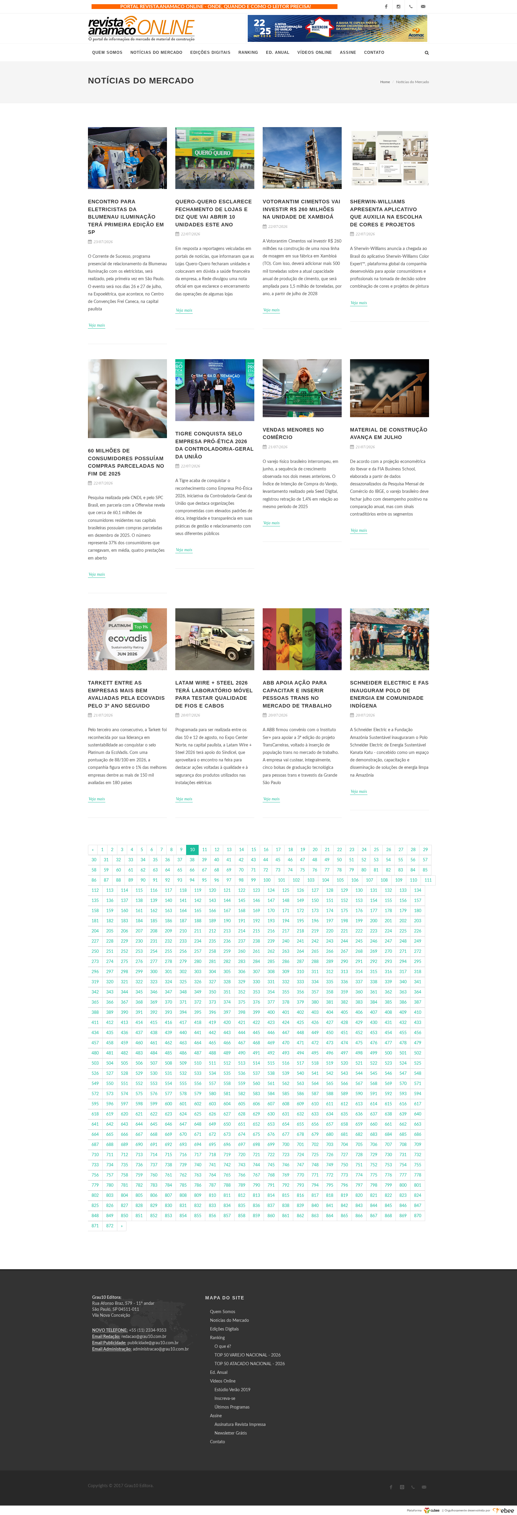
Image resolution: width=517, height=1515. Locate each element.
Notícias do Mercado (229, 1321)
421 (241, 1023)
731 (403, 1155)
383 (359, 1002)
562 (285, 1084)
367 (124, 1002)
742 (227, 1165)
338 (373, 982)
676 (271, 1135)
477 (388, 1043)
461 (153, 1043)
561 (271, 1084)
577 (168, 1094)
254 (153, 951)
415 (153, 1023)
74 (290, 870)
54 (388, 860)
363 (403, 992)
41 (228, 860)
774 (359, 1175)
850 (124, 1216)
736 (139, 1165)
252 (124, 951)
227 (95, 941)
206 (124, 931)
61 (130, 870)
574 (124, 1094)
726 (329, 1155)
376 (256, 1002)
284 (256, 962)
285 (271, 962)
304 (212, 972)
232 (168, 941)
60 (118, 870)
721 (256, 1155)
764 (212, 1175)
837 (271, 1206)
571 (417, 1084)
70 (241, 870)
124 (271, 890)
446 (271, 1033)
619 (109, 1114)
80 (363, 870)
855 (197, 1216)
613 (359, 1104)
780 (109, 1185)
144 (227, 901)
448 (300, 1033)
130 (359, 890)
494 (300, 1053)
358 (329, 992)
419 (212, 1023)
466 (227, 1043)
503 (95, 1063)
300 (153, 972)
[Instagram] (399, 6)
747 (300, 1165)
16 (266, 850)
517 (300, 1063)
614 (373, 1104)
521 (359, 1063)
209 (168, 931)
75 (302, 870)
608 (285, 1104)
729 (373, 1155)
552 (139, 1084)
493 (285, 1053)
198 (344, 921)
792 (285, 1185)
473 (329, 1043)
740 (197, 1165)
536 (241, 1074)
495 (315, 1053)
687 (95, 1145)
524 (403, 1063)
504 (109, 1063)
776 (388, 1175)
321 (124, 982)
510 (197, 1063)
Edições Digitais (224, 1329)
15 (253, 850)
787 (212, 1185)
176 (359, 911)
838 (285, 1206)
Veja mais (97, 325)
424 (285, 1023)
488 (212, 1053)
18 (290, 850)
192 (256, 921)
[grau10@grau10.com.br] (423, 6)
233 (183, 941)
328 (227, 982)
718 (212, 1155)
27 (401, 850)
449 (315, 1033)
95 (204, 880)
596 (109, 1104)
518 (315, 1063)
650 (227, 1124)
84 (412, 870)
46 (290, 860)
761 (168, 1175)
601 (183, 1104)
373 (212, 1002)
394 (183, 1012)
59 (106, 870)
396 (212, 1012)
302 (183, 972)
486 (183, 1053)
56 (412, 860)
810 (212, 1196)
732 (417, 1155)
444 (241, 1033)
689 (124, 1145)
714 (153, 1155)
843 (359, 1206)
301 (168, 972)
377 (271, 1002)
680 (329, 1135)
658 (344, 1124)
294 (403, 962)
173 (315, 911)
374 (227, 1002)
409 (403, 1012)
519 (329, 1063)
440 (183, 1033)
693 (183, 1145)
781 (124, 1185)
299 (139, 972)
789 (241, 1185)
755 (417, 1165)
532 (183, 1074)
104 (325, 880)
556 (197, 1084)
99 (253, 880)
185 (153, 921)
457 (95, 1043)
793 (300, 1185)
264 (300, 951)
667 (139, 1135)
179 (403, 911)
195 (300, 921)
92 (167, 880)
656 (315, 1124)
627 (227, 1114)
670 (183, 1135)
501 (403, 1053)
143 (212, 901)
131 (373, 890)
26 (388, 850)
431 (388, 1023)
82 (388, 870)
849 (109, 1216)
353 (256, 992)
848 (95, 1216)
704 (344, 1145)
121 (227, 890)
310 (300, 972)
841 (329, 1206)
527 (109, 1074)
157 (417, 901)
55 (400, 860)
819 (344, 1196)
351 (227, 992)
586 (300, 1094)
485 (168, 1053)
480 (95, 1053)
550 (109, 1084)
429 (359, 1023)
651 (241, 1124)
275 (124, 962)
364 (417, 992)
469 (271, 1043)
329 (241, 982)
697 (241, 1145)
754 (403, 1165)
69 (228, 870)
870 (417, 1216)
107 (369, 880)
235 (212, 941)
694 (197, 1145)
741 (212, 1165)
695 (212, 1145)
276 (139, 962)
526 (95, 1074)
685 (403, 1135)
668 (153, 1135)
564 (315, 1084)
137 (124, 901)
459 (124, 1043)
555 (183, 1084)
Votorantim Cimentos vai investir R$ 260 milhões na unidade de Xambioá (301, 209)
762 (183, 1175)
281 (212, 962)
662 (403, 1124)
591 (373, 1094)
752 (373, 1165)
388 (95, 1012)
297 (109, 972)
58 (94, 870)
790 (256, 1185)
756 (95, 1175)
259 (227, 951)
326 (197, 982)
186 (168, 921)
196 (315, 921)
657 (329, 1124)
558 (227, 1084)
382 (344, 1002)
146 (256, 901)
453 (373, 1033)
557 (212, 1084)
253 (139, 951)
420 (227, 1023)
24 (364, 850)
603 (212, 1104)
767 (256, 1175)
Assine (216, 1416)
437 (139, 1033)
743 (241, 1165)
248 (403, 941)
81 (376, 870)
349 (197, 992)
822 (388, 1196)
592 (388, 1094)
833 (212, 1206)
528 (124, 1074)
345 (139, 992)
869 (403, 1216)
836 (256, 1206)
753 (388, 1165)
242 (315, 941)
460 (139, 1043)
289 (329, 962)
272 (417, 951)
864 (329, 1216)
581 (227, 1094)
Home (385, 82)
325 (183, 982)
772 (329, 1175)
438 (153, 1033)
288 (315, 962)
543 (344, 1074)
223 (373, 931)
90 (143, 880)
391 (139, 1012)
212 (212, 931)
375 (241, 1002)
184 (139, 921)
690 (139, 1145)
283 (241, 962)
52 (363, 860)
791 (271, 1185)
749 (329, 1165)
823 (403, 1196)
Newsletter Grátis (231, 1433)
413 (124, 1023)
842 (344, 1206)
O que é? (223, 1347)
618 (95, 1114)
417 (183, 1023)
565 (329, 1084)
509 (183, 1063)
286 (285, 962)
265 (315, 951)
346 (153, 992)
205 (109, 931)
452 (359, 1033)
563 (300, 1084)
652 (256, 1124)
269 (373, 951)
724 (300, 1155)
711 (109, 1155)
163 (168, 911)
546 (388, 1074)
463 (183, 1043)
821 (373, 1196)
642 (109, 1124)
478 (403, 1043)
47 (302, 860)
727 (344, 1155)
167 (227, 911)
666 (124, 1135)
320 (109, 982)
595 (95, 1104)
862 (300, 1216)
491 (256, 1053)
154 (373, 901)
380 (315, 1002)
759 (139, 1175)
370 (168, 1002)
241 (300, 941)
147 (271, 901)
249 (417, 941)
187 (183, 921)
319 (95, 982)
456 (417, 1033)
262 (271, 951)
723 (285, 1155)
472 (315, 1043)
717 (197, 1155)
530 (153, 1074)
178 (388, 911)
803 (109, 1196)
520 (344, 1063)
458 (109, 1043)
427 (329, 1023)
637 (373, 1114)
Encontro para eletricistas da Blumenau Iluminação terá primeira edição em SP (126, 217)
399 (256, 1012)
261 (256, 951)
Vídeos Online (222, 1381)
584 (271, 1094)
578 (183, 1094)
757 (109, 1175)
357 (315, 992)
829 (153, 1206)
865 (344, 1216)
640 (417, 1114)
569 (388, 1084)
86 (94, 880)
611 (329, 1104)
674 (241, 1135)
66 (192, 870)
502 (417, 1053)
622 (153, 1114)
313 (344, 972)
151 (329, 901)
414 (139, 1023)
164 (183, 911)
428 (344, 1023)
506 (139, 1063)
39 (204, 860)
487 (197, 1053)
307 (256, 972)
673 (227, 1135)
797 (359, 1185)
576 (153, 1094)
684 (388, 1135)
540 (300, 1074)
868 (388, 1216)
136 (109, 901)
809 (197, 1196)
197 (329, 921)
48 (314, 860)
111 (428, 880)
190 (227, 921)
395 (197, 1012)
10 (192, 850)
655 (300, 1124)
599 (153, 1104)
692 (168, 1145)
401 (285, 1012)
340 (403, 982)
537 (256, 1074)
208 (153, 931)
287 (300, 962)
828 (139, 1206)
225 (403, 931)
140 (168, 901)
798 (373, 1185)
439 (168, 1033)
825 (95, 1206)
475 (359, 1043)
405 (344, 1012)
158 (95, 911)
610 (315, 1104)
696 (227, 1145)
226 (417, 931)
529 (139, 1074)
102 (296, 880)
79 (351, 870)
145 (241, 901)
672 (212, 1135)
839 (300, 1206)
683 (373, 1135)
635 (344, 1114)
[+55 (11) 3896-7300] (411, 6)
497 (344, 1053)
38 (192, 860)
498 (359, 1053)
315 (373, 972)
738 (168, 1165)
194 (285, 921)
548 (417, 1074)
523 (388, 1063)
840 (315, 1206)
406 (359, 1012)
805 (139, 1196)
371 (183, 1002)
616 (403, 1104)
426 (315, 1023)
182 (109, 921)
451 (344, 1033)
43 (253, 860)
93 (179, 880)
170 (271, 911)
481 (109, 1053)
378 (285, 1002)
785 (183, 1185)
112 (95, 890)
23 (351, 850)
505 (124, 1063)
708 (403, 1145)
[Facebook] (386, 6)
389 (109, 1012)
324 (168, 982)
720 (241, 1155)
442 (212, 1033)
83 (400, 870)
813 (256, 1196)
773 (344, 1175)
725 (315, 1155)
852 (153, 1216)
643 (124, 1124)
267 (344, 951)
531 (168, 1074)
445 (256, 1033)
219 (315, 931)
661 (388, 1124)
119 (197, 890)
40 (216, 860)
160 (124, 911)
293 (388, 962)
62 (143, 870)
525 (417, 1063)
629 (256, 1114)
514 (256, 1063)
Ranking (217, 1338)
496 (329, 1053)
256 (183, 951)
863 (315, 1216)
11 (204, 850)
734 (109, 1165)
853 (168, 1216)
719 (227, 1155)
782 (139, 1185)
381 (329, 1002)
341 (417, 982)
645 (153, 1124)
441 (197, 1033)
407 (373, 1012)
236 (227, 941)
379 (300, 1002)
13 (229, 850)
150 (315, 901)
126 (300, 890)
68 (216, 870)
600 (168, 1104)
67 (204, 870)
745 (271, 1165)
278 (168, 962)
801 (417, 1185)
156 (403, 901)
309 (285, 972)
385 (388, 1002)
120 (212, 890)
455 (403, 1033)
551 (124, 1084)
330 (256, 982)
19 (302, 850)
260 (241, 951)
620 (124, 1114)
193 (271, 921)
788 (227, 1185)
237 (241, 941)
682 (359, 1135)
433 (417, 1023)
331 (271, 982)
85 (425, 870)
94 (192, 880)
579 (197, 1094)
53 (376, 860)
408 (388, 1012)
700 (285, 1145)
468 (256, 1043)
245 (359, 941)
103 (310, 880)
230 (139, 941)
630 (271, 1114)
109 (398, 880)
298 (124, 972)
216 (271, 931)
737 (153, 1165)
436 (124, 1033)
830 (168, 1206)
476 (373, 1043)
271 (403, 951)
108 (384, 880)
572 (95, 1094)
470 (285, 1043)
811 (227, 1196)
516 (285, 1063)
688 (109, 1145)
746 (285, 1165)
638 (388, 1114)
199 (359, 921)
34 (143, 860)
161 (139, 911)
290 (344, 962)
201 (388, 921)
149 (300, 901)
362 (388, 992)
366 (109, 1002)
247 (388, 941)
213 (227, 931)
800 (403, 1185)
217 (285, 931)
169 (256, 911)
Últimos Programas (232, 1407)
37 (179, 860)
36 (167, 860)
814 (271, 1196)
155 (388, 901)
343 (109, 992)
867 (373, 1216)
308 (271, 972)
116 (153, 890)
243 (329, 941)
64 (167, 870)
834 (227, 1206)
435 (109, 1033)
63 (155, 870)
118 (183, 890)
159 (109, 911)
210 (183, 931)
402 (300, 1012)
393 (168, 1012)
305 (227, 972)
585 (285, 1094)
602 (197, 1104)
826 (109, 1206)
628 (241, 1114)
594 (417, 1094)
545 (373, 1074)
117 (168, 890)
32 (118, 860)
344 (124, 992)
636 (359, 1114)
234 (197, 941)
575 (139, 1094)
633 (315, 1114)
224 (388, 931)
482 (124, 1053)
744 (256, 1165)
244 (344, 941)
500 (388, 1053)
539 (285, 1074)
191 (241, 921)
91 (155, 880)
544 (359, 1074)
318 (417, 972)
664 (95, 1135)
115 (139, 890)
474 (344, 1043)
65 (179, 870)
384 (373, 1002)
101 (281, 880)
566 (344, 1084)
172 (300, 911)
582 (241, 1094)
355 (285, 992)
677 (285, 1135)
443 (227, 1033)
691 (153, 1145)
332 (285, 982)
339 (388, 982)
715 (168, 1155)
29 (425, 850)
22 (339, 850)
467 (241, 1043)
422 (256, 1023)
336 (344, 982)
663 (417, 1124)
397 (227, 1012)
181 (95, 921)
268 (359, 951)
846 (403, 1206)
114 (124, 890)
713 (139, 1155)
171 (285, 911)
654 (285, 1124)
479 (417, 1043)
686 (417, 1135)
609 (300, 1104)
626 (212, 1114)
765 (227, 1175)
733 (95, 1165)
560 (256, 1084)
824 (417, 1196)
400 (271, 1012)
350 (212, 992)
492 (271, 1053)
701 (300, 1145)
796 (344, 1185)
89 (130, 880)
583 (256, 1094)
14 (241, 850)
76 (314, 870)
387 (417, 1002)
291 (359, 962)
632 (300, 1114)
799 (388, 1185)
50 (339, 860)
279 (183, 962)
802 (95, 1196)
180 (417, 911)
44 (265, 860)
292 (373, 962)
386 (403, 1002)
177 (373, 911)
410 (417, 1012)
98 (241, 880)
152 (344, 901)
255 (168, 951)
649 (212, 1124)
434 (95, 1033)
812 (241, 1196)
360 (359, 992)
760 (153, 1175)
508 (168, 1063)
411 (95, 1023)
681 (344, 1135)
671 (197, 1135)
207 (139, 931)
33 (130, 860)
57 (425, 860)
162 (153, 911)
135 (95, 901)
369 (153, 1002)
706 (373, 1145)
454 (388, 1033)
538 (271, 1074)
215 (256, 931)
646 (168, 1124)
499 (373, 1053)
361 (373, 992)
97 (228, 880)
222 (359, 931)
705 (359, 1145)
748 (315, 1165)
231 (153, 941)
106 (354, 880)
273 (95, 962)
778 (417, 1175)
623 (168, 1114)
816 (300, 1196)
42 (241, 860)
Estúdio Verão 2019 (232, 1390)
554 (168, 1084)
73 (278, 870)
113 (109, 890)
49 (327, 860)
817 (315, 1196)
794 (315, 1185)
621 (139, 1114)
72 (265, 870)
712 (124, 1155)
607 (271, 1104)
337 (359, 982)
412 (109, 1023)
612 (344, 1104)
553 (153, 1084)
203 (417, 921)
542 (329, 1074)
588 (329, 1094)
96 (216, 880)
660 (373, 1124)
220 (329, 931)
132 (388, 890)
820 (359, 1196)
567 (359, 1084)
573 (109, 1094)
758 (124, 1175)
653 (271, 1124)
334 (315, 982)
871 (95, 1226)
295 (417, 962)
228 (109, 941)
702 (315, 1145)
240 (285, 941)
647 (183, 1124)
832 (197, 1206)
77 (327, 870)
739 (183, 1165)
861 (285, 1216)
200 (373, 921)
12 (217, 850)
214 (241, 931)
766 (241, 1175)
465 (212, 1043)
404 (329, 1012)
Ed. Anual (218, 1373)
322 (139, 982)
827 (124, 1206)
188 (197, 921)
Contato (217, 1442)
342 (95, 992)
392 (153, 1012)
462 (168, 1043)
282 (227, 962)
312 (329, 972)
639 (403, 1114)
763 (197, 1175)
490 (241, 1053)
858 (241, 1216)
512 (227, 1063)
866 (359, 1216)
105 (340, 880)
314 (359, 972)
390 (124, 1012)
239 (271, 941)
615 (388, 1104)
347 (168, 992)
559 (241, 1084)
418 (197, 1023)
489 (227, 1053)
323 (153, 982)
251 (109, 951)
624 (183, 1114)
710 (95, 1155)
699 (271, 1145)
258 (212, 951)
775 (373, 1175)
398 (241, 1012)
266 (329, 951)
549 (95, 1084)
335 (329, 982)
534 (212, 1074)
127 (315, 890)
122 (241, 890)
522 (373, 1063)
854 (183, 1216)
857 (227, 1216)
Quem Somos (222, 1312)
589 (344, 1094)
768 (271, 1175)
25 (376, 850)
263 (285, 951)
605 (241, 1104)
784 (168, 1185)
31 (106, 860)
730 (388, 1155)
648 (197, 1124)
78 (339, 870)
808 (183, 1196)
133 (403, 890)
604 (227, 1104)
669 (168, 1135)
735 (124, 1165)
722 (271, 1155)
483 (139, 1053)
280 (197, 962)
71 (253, 870)
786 (197, 1185)
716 (183, 1155)
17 (278, 850)
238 (256, 941)
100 (266, 880)
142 (197, 901)
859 (256, 1216)
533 (197, 1074)
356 (300, 992)
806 (153, 1196)
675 (256, 1135)
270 (388, 951)
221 (344, 931)
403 (315, 1012)
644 (139, 1124)
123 (256, 890)
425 (300, 1023)
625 (197, 1114)
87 (106, 880)
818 (329, 1196)
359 (344, 992)
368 (139, 1002)
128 (329, 890)
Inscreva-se (225, 1399)
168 (241, 911)
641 (95, 1124)
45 (278, 860)
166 (212, 911)
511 (212, 1063)
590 (359, 1094)
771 (315, 1175)
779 (95, 1185)
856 (212, 1216)
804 (124, 1196)
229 (124, 941)
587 (315, 1094)
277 (153, 962)
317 (403, 972)
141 (183, 901)
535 (227, 1074)
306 (241, 972)
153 (359, 901)
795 (329, 1185)
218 (300, 931)
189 (212, 921)
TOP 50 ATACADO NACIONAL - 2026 (250, 1364)
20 (315, 850)
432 (403, 1023)
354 (271, 992)
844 (373, 1206)
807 (168, 1196)
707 (388, 1145)
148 (285, 901)
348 (183, 992)
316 (388, 972)
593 (403, 1094)
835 (241, 1206)
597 (124, 1104)
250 (95, 951)
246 (373, 941)
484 (153, 1053)
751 (359, 1165)
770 (300, 1175)
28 (413, 850)
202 (403, 921)
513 (241, 1063)
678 (300, 1135)
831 (183, 1206)
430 (373, 1023)
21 (327, 850)
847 (417, 1206)
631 (285, 1114)
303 (197, 972)
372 (197, 1002)
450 (329, 1033)
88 (118, 880)
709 (417, 1145)
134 (417, 890)
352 (241, 992)
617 (417, 1104)
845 (388, 1206)
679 (315, 1135)
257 (197, 951)
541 (315, 1074)
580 (212, 1094)
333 (300, 982)
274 (109, 962)
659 (359, 1124)
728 (359, 1155)
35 (155, 860)
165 (197, 911)
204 (95, 931)
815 (285, 1196)
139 (153, 901)
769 (285, 1175)
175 (344, 911)
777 (403, 1175)
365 (95, 1002)
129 (344, 890)
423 (271, 1023)
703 (329, 1145)
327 (212, 982)
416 (168, 1023)
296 (95, 972)
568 (373, 1084)
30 (94, 860)
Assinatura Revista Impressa (240, 1425)
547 (403, 1074)
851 (139, 1216)
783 (153, 1185)
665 (109, 1135)
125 (285, 890)
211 (197, 931)
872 (109, 1226)
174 (329, 911)
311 (315, 972)
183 (124, 921)
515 (271, 1063)
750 (344, 1165)
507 (153, 1063)
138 (139, 901)
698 (256, 1145)
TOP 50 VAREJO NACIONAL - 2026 (248, 1355)
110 (413, 880)
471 (300, 1043)
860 (271, 1216)
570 (403, 1084)
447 (285, 1033)
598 (139, 1104)
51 (351, 860)
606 (256, 1104)
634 (329, 1114)
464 (197, 1043)
